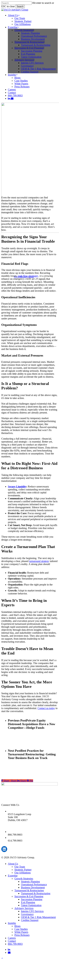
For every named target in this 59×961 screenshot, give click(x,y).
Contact (12, 941)
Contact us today (46, 708)
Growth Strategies (23, 878)
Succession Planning (31, 899)
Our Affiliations (22, 872)
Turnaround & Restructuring (29, 890)
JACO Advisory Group (24, 276)
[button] (2, 958)
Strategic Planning (30, 881)
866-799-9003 (15, 944)
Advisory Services (23, 908)
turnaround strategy (39, 561)
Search (20, 6)
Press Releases (22, 935)
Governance (27, 914)
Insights (12, 923)
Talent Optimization (31, 905)
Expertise (13, 875)
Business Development (33, 887)
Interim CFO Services (32, 911)
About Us (13, 863)
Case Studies (21, 929)
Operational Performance (34, 884)
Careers (12, 938)
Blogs (17, 926)
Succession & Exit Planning (28, 896)
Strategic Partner (22, 869)
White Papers (21, 932)
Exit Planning (28, 902)
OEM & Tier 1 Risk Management (38, 917)
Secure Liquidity (17, 486)
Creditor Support (29, 920)
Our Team (19, 866)
